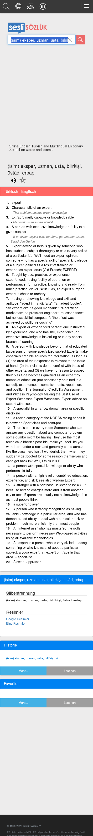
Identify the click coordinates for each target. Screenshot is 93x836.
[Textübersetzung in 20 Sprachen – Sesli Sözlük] (19, 8)
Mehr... (23, 670)
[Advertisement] (46, 95)
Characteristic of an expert (32, 207)
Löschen (70, 670)
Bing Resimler (16, 623)
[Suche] (80, 39)
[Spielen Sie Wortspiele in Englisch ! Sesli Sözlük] (31, 8)
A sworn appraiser (27, 561)
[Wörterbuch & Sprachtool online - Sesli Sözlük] (7, 8)
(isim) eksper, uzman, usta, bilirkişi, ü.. (33, 658)
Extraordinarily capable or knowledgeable (43, 217)
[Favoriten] (21, 182)
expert (16, 202)
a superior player (26, 504)
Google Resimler (17, 619)
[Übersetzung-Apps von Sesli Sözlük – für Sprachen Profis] (43, 8)
